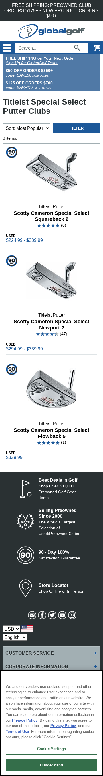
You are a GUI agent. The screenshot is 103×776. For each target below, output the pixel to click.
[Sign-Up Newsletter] (32, 615)
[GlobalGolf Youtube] (62, 615)
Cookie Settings (51, 749)
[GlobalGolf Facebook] (42, 615)
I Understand (51, 765)
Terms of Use (17, 731)
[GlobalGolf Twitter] (52, 615)
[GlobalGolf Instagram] (72, 615)
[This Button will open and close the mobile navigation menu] (6, 48)
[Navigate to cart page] (93, 47)
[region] (51, 723)
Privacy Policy (24, 720)
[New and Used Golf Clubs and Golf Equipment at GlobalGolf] (51, 35)
